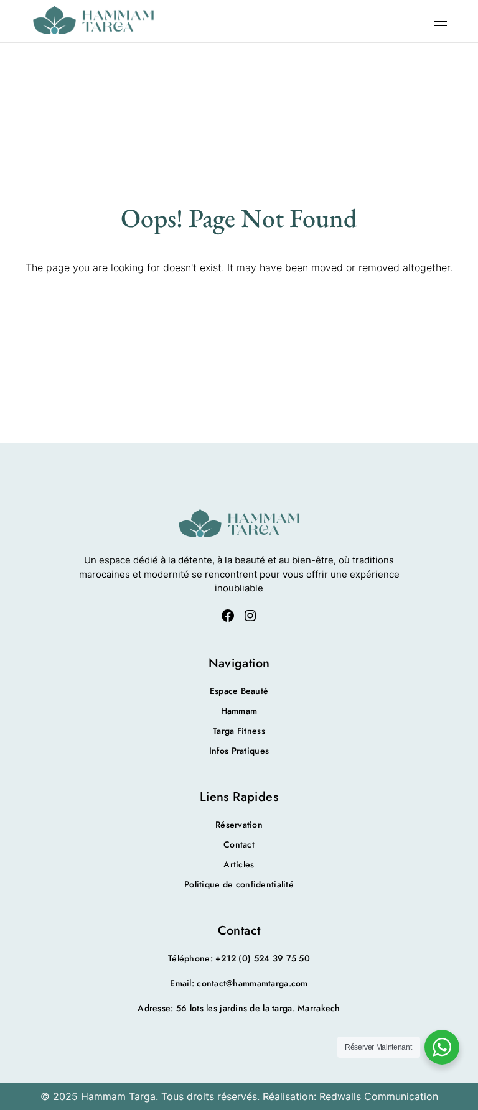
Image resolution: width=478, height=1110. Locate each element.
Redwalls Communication (378, 1096)
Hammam (239, 711)
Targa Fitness (239, 730)
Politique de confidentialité (239, 884)
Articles (238, 864)
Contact (239, 844)
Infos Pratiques (239, 750)
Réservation (239, 824)
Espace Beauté (239, 691)
